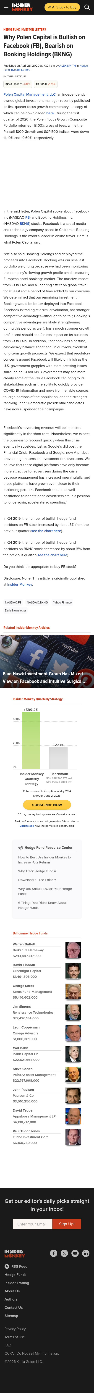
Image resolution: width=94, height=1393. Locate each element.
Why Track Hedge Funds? (37, 871)
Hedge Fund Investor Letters (24, 29)
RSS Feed (19, 1266)
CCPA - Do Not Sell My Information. (32, 1353)
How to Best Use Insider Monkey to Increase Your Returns (44, 860)
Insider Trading (17, 1282)
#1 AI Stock (62, 7)
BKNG (24, 223)
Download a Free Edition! (37, 879)
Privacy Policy (15, 1328)
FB (27, 217)
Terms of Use (15, 1336)
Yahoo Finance (62, 602)
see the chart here (46, 530)
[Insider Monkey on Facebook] (55, 1253)
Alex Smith (67, 65)
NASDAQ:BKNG (37, 602)
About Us (12, 1291)
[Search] (87, 7)
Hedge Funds (15, 1274)
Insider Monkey (19, 584)
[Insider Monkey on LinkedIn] (85, 1253)
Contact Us (14, 1307)
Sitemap (11, 1315)
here (50, 113)
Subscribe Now (47, 805)
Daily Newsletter (15, 610)
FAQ (8, 1345)
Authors (11, 1299)
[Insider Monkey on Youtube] (76, 1253)
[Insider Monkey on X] (66, 1253)
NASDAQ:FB (13, 602)
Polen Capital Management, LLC (29, 94)
